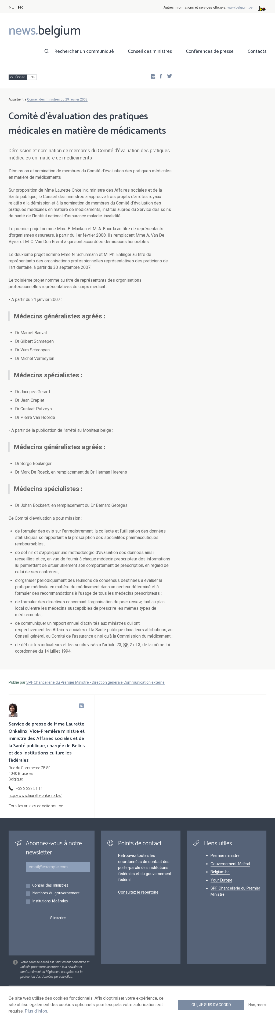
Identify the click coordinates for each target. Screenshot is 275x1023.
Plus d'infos (36, 1011)
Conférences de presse (210, 51)
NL (11, 7)
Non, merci (257, 1005)
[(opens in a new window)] (159, 76)
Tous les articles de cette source (36, 806)
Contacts (257, 51)
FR (20, 7)
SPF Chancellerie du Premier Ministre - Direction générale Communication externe (95, 682)
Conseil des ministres (150, 51)
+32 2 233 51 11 (29, 788)
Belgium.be (220, 871)
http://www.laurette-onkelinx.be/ (35, 795)
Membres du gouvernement (55, 893)
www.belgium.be (239, 7)
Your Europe (221, 880)
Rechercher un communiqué (84, 51)
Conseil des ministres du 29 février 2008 (57, 99)
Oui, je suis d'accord (211, 1005)
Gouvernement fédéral (230, 863)
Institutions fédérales (50, 901)
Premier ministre (225, 855)
